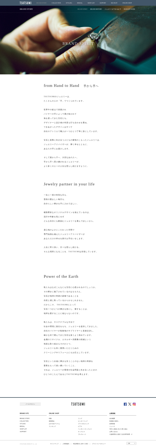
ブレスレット (82, 434)
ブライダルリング (83, 423)
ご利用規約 (65, 443)
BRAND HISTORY (96, 9)
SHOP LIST (91, 3)
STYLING (69, 3)
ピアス (80, 426)
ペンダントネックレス (85, 429)
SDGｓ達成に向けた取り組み (118, 429)
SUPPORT (103, 3)
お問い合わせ (113, 431)
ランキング (52, 426)
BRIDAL (80, 3)
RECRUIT (114, 3)
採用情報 (112, 423)
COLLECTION (56, 3)
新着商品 (51, 421)
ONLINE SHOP (127, 3)
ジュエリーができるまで (113, 9)
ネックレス (81, 431)
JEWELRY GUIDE (129, 9)
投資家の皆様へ (114, 421)
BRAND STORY (41, 3)
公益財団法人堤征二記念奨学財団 (119, 434)
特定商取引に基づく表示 (80, 443)
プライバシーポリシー (99, 443)
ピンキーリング (83, 421)
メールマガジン (30, 404)
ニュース (112, 426)
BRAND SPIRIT (82, 9)
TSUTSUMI (25, 2)
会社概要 (112, 418)
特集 (50, 418)
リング (80, 418)
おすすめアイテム (54, 423)
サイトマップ (54, 443)
